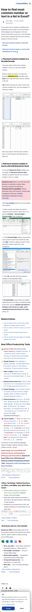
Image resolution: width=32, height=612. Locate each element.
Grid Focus (19, 399)
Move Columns (17, 391)
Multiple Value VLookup (19, 374)
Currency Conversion (10, 435)
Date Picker (13, 406)
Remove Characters (10, 421)
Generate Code (9, 353)
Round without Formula (21, 368)
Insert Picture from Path (17, 430)
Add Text (27, 418)
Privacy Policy (11, 604)
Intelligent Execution (22, 351)
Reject (22, 608)
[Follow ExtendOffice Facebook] (2, 588)
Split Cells (7, 439)
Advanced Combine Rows (19, 437)
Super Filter (22, 411)
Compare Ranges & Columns (12, 396)
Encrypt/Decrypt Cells (20, 408)
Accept (8, 608)
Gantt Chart (12, 423)
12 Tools (19, 418)
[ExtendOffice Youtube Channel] (10, 588)
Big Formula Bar (14, 401)
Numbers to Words (23, 432)
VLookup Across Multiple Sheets (14, 376)
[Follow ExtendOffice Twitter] (6, 588)
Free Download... (14, 477)
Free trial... (5, 198)
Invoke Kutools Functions (17, 358)
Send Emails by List (10, 411)
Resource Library (21, 404)
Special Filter (8, 413)
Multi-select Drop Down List (17, 386)
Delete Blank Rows (23, 363)
